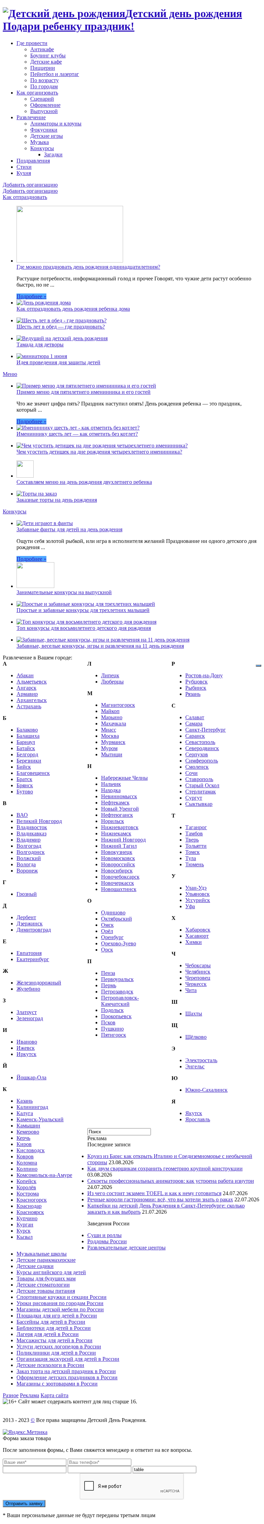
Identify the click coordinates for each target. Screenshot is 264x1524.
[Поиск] (258, 666)
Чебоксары (198, 965)
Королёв (26, 1187)
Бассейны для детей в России (50, 1322)
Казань (24, 1101)
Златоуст (26, 1012)
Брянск (24, 785)
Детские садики (35, 1266)
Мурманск (113, 742)
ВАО (22, 815)
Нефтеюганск (117, 815)
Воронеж (27, 871)
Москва (110, 736)
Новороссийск (118, 864)
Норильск (112, 821)
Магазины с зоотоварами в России (57, 1384)
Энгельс (195, 1066)
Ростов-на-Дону (204, 675)
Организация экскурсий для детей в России (67, 1359)
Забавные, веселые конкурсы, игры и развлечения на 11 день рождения (100, 646)
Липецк (110, 675)
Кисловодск (30, 1150)
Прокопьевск (116, 1016)
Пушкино (112, 1029)
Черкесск (196, 984)
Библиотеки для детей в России (53, 1328)
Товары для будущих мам (46, 1278)
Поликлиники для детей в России (56, 1353)
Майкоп (110, 711)
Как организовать (37, 93)
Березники (28, 761)
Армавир (27, 694)
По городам (44, 86)
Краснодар (29, 1206)
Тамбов (194, 833)
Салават (194, 717)
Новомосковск (118, 858)
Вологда (26, 864)
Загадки (53, 154)
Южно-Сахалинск (206, 1090)
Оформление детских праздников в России (67, 1377)
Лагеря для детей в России (47, 1334)
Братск (24, 779)
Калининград (32, 1107)
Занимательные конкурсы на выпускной (64, 592)
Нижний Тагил (119, 846)
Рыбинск (195, 688)
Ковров (25, 1156)
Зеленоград (29, 1018)
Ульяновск (197, 894)
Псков (108, 1022)
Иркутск (26, 1054)
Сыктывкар (198, 804)
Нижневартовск (120, 827)
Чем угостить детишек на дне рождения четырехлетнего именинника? (99, 452)
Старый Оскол (202, 785)
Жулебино (28, 989)
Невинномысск (119, 796)
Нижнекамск (116, 833)
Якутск (193, 1113)
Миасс (108, 730)
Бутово (24, 791)
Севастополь (200, 742)
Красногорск (31, 1200)
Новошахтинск (118, 889)
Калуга (24, 1113)
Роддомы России (107, 1241)
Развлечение (31, 117)
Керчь (23, 1138)
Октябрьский (116, 919)
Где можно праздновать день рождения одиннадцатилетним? (88, 267)
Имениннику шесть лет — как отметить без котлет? (77, 434)
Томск (192, 852)
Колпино (26, 1169)
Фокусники (43, 130)
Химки (193, 942)
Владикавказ (31, 833)
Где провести (31, 43)
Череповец (197, 978)
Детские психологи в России (50, 1365)
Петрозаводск (117, 991)
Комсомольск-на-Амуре (44, 1175)
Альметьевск (31, 682)
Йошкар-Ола (31, 1077)
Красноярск (30, 1212)
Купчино (26, 1218)
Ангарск (26, 688)
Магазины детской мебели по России (60, 1309)
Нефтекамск (115, 802)
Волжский (28, 858)
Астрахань (28, 706)
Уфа (190, 906)
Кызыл (24, 1237)
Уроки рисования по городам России (59, 1303)
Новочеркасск (117, 883)
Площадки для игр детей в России (56, 1316)
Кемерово (27, 1132)
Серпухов (196, 754)
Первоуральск (117, 979)
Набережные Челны (124, 778)
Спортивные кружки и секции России (61, 1297)
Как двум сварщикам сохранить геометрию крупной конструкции (165, 1168)
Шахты (193, 1013)
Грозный (26, 894)
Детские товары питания (45, 1291)
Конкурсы (42, 148)
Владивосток (31, 827)
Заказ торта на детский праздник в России (66, 1371)
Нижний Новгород (123, 840)
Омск (107, 925)
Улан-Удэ (196, 888)
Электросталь (201, 1060)
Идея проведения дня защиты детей (58, 362)
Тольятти (196, 846)
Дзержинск (29, 923)
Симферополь (201, 761)
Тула (190, 858)
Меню (10, 374)
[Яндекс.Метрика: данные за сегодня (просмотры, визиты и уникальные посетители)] (25, 1432)
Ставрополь (199, 779)
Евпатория (29, 953)
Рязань (192, 694)
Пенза (108, 973)
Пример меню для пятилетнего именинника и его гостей (83, 392)
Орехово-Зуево (118, 943)
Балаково (27, 730)
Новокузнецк (116, 852)
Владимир (28, 840)
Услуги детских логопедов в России (58, 1346)
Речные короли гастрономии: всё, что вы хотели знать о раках (160, 1199)
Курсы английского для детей (51, 1272)
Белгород (27, 754)
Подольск (112, 1010)
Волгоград (28, 846)
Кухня (23, 173)
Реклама (29, 1395)
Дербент (26, 917)
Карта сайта (54, 1395)
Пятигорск (113, 1035)
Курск (23, 1231)
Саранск (195, 736)
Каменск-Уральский (40, 1119)
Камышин (28, 1125)
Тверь (192, 840)
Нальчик (111, 784)
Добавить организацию (30, 185)
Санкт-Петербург (205, 730)
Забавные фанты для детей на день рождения (69, 529)
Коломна (26, 1163)
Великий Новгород (39, 821)
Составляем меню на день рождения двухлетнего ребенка (84, 482)
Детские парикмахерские (46, 1260)
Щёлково (196, 1037)
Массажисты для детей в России (54, 1340)
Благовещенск (33, 773)
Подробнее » (31, 296)
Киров (24, 1144)
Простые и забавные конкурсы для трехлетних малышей (83, 610)
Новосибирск (117, 871)
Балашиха (28, 736)
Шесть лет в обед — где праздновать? (60, 327)
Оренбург (112, 937)
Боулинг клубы (48, 55)
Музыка (39, 142)
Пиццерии (42, 68)
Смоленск (197, 767)
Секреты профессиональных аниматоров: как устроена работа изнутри (170, 1181)
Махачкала (113, 723)
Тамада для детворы (40, 344)
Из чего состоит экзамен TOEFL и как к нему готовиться (154, 1193)
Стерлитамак (200, 791)
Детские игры (46, 136)
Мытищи (111, 754)
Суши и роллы (104, 1235)
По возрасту (44, 80)
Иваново (26, 1042)
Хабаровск (197, 930)
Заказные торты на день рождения (56, 500)
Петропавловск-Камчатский (120, 1001)
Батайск (25, 748)
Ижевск (25, 1048)
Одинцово (113, 912)
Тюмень (194, 864)
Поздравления (33, 161)
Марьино (111, 717)
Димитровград (33, 930)
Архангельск (31, 700)
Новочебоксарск (120, 877)
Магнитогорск (118, 705)
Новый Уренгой (120, 809)
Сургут (193, 798)
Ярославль (197, 1119)
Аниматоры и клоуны (55, 123)
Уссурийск (197, 900)
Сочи (191, 773)
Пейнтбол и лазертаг (54, 74)
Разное (11, 1395)
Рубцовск (196, 682)
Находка (111, 790)
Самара (193, 723)
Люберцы (112, 682)
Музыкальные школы (41, 1254)
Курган (24, 1224)
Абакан (25, 675)
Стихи (24, 167)
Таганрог (196, 827)
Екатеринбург (32, 959)
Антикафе (42, 49)
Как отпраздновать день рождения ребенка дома (73, 309)
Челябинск (197, 972)
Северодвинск (202, 748)
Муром (109, 748)
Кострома (27, 1194)
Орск (107, 950)
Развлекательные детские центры (126, 1247)
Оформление (45, 105)
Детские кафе (46, 62)
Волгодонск (30, 852)
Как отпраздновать (25, 197)
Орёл (107, 931)
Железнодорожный (38, 983)
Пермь (108, 985)
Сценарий (42, 99)
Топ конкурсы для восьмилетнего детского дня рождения (83, 628)
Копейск (26, 1181)
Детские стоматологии (43, 1285)
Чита (191, 990)
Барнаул (25, 742)
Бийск (23, 767)
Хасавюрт (197, 936)
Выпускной (44, 111)
